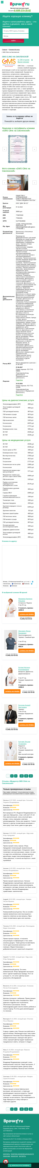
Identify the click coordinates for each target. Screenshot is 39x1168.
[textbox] (16, 30)
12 (21, 776)
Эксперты (22, 1156)
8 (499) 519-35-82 (22, 10)
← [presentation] (4, 149)
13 (26, 776)
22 (21, 1109)
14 (31, 776)
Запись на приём (26, 614)
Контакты (6, 1154)
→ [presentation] (34, 149)
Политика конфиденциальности (22, 1154)
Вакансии (14, 1156)
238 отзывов (24, 60)
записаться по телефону (20, 1165)
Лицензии (6, 1156)
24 (31, 1109)
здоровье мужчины (31, 1121)
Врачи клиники (23, 62)
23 (26, 1109)
